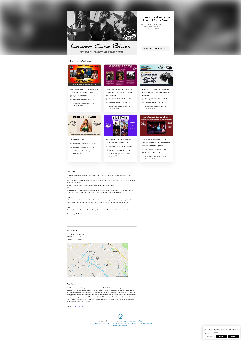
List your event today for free (132, 321)
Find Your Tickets (136, 323)
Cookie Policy (147, 323)
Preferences (209, 336)
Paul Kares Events (79, 306)
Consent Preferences (120, 326)
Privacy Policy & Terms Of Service (118, 323)
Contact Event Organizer (97, 323)
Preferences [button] (206, 333)
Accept (233, 336)
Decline (221, 336)
